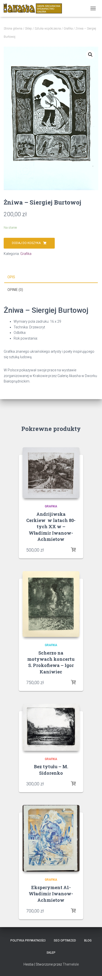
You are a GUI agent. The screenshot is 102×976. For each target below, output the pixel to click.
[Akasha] (35, 8)
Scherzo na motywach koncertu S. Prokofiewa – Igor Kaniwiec (51, 662)
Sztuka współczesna (48, 28)
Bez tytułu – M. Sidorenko (51, 770)
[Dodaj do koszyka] (73, 549)
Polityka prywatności (28, 940)
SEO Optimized (65, 940)
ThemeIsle (71, 964)
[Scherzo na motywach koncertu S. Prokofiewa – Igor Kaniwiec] (51, 604)
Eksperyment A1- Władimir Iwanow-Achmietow (51, 893)
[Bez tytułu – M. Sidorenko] (51, 727)
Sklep (28, 28)
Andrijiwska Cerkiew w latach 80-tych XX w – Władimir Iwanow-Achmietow (51, 526)
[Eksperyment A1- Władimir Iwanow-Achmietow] (51, 838)
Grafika (68, 28)
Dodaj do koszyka (26, 243)
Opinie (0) (15, 290)
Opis (11, 277)
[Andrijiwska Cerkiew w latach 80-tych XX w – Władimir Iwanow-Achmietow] (51, 472)
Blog (88, 940)
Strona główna (13, 28)
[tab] (51, 277)
